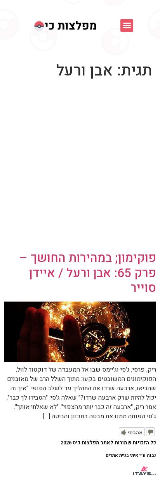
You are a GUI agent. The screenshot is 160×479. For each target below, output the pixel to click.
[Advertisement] (80, 166)
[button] (126, 25)
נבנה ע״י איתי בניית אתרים (131, 455)
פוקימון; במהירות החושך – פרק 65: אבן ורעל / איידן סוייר (87, 273)
